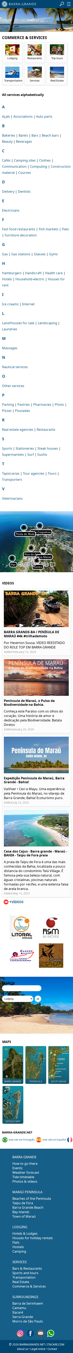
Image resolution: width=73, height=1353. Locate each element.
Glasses (40, 254)
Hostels (18, 1247)
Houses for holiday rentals (32, 1238)
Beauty (7, 141)
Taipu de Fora (22, 1203)
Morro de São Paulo (27, 1321)
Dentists (24, 191)
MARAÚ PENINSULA (27, 1192)
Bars (34, 135)
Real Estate (20, 1282)
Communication (14, 166)
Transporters (12, 479)
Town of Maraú (24, 1216)
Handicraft (33, 273)
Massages (9, 348)
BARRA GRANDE (24, 1157)
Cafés (6, 160)
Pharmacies (42, 404)
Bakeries (8, 135)
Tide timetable (23, 1177)
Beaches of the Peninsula (31, 1198)
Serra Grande (22, 1317)
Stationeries (25, 448)
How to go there (25, 1163)
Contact (52, 1349)
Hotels (7, 279)
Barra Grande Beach (27, 1207)
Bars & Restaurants (27, 1268)
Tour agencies (33, 473)
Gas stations (20, 254)
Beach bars (50, 135)
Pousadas (22, 410)
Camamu (19, 1308)
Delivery (8, 191)
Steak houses (48, 448)
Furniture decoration (21, 235)
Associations (23, 116)
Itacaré (17, 1312)
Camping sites (25, 160)
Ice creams (10, 304)
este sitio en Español (54, 1139)
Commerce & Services (29, 1286)
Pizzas (7, 410)
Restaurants (46, 429)
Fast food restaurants (18, 229)
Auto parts (44, 116)
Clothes (45, 160)
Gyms (53, 254)
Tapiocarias (10, 473)
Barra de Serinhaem (27, 1303)
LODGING (19, 1227)
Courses (24, 172)
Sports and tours (25, 1273)
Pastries (23, 404)
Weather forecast (25, 1172)
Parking (8, 404)
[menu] (69, 4)
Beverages (24, 141)
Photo (59, 404)
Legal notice (37, 1349)
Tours (52, 473)
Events (17, 1168)
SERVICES (19, 1262)
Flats (65, 229)
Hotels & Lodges (25, 1233)
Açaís (6, 116)
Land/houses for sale (18, 323)
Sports (7, 448)
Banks (23, 135)
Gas (5, 254)
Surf (30, 454)
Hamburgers (12, 273)
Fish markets (48, 229)
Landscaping (47, 323)
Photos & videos (24, 1181)
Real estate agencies (17, 429)
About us (22, 1349)
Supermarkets (13, 454)
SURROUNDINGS (25, 1297)
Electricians (10, 210)
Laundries (9, 329)
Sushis (42, 454)
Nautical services (15, 367)
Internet (28, 304)
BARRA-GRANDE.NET (17, 1132)
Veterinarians (12, 498)
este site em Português (22, 1139)
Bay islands (20, 1212)
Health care (54, 273)
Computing (38, 166)
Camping (19, 1251)
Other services (13, 386)
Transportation (23, 1277)
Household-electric (29, 279)
